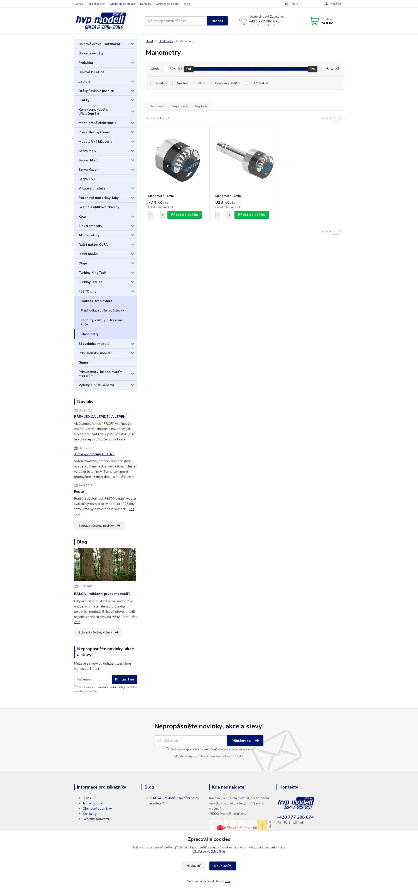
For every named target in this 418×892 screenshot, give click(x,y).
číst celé (119, 439)
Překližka (86, 63)
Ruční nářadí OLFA (93, 244)
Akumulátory (89, 235)
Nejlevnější (180, 106)
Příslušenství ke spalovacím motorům (101, 374)
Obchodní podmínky (123, 4)
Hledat (217, 21)
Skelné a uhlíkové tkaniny (99, 207)
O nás (79, 4)
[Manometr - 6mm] (244, 160)
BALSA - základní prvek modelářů (102, 593)
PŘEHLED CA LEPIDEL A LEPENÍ (100, 416)
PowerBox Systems (94, 132)
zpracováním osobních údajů (109, 687)
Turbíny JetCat (90, 282)
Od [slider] (188, 68)
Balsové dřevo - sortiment (100, 44)
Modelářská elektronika (97, 123)
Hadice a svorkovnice (96, 301)
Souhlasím (223, 865)
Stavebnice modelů (94, 344)
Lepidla (85, 81)
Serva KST (87, 179)
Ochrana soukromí (167, 4)
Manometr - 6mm (228, 196)
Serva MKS (87, 151)
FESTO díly (87, 291)
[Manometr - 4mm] (177, 160)
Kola (82, 216)
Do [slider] (312, 68)
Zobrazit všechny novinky (96, 526)
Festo (79, 491)
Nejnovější (157, 106)
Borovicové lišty (91, 53)
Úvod (149, 41)
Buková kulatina (91, 72)
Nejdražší (201, 106)
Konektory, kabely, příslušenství (93, 111)
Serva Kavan (88, 170)
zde (227, 881)
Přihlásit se (124, 679)
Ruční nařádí (88, 254)
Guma (83, 362)
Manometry (89, 334)
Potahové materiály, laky (99, 198)
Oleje (83, 263)
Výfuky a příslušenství (96, 385)
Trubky (84, 100)
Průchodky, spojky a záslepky (102, 310)
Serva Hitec (88, 160)
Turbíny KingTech (92, 273)
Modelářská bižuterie (95, 141)
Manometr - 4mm (161, 196)
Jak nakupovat (96, 4)
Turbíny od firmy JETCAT (94, 454)
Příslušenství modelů (95, 353)
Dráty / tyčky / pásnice (96, 91)
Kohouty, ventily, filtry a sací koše (102, 322)
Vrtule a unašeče (92, 188)
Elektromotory (90, 226)
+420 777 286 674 (264, 21)
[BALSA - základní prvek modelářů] (105, 565)
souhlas (189, 847)
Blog (187, 4)
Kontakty (145, 4)
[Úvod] (108, 20)
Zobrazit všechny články (95, 632)
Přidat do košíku (184, 214)
